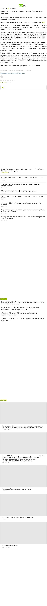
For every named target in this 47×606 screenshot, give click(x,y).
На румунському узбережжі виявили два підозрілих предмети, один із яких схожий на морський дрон (23, 210)
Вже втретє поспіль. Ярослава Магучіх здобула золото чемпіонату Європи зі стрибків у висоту (23, 217)
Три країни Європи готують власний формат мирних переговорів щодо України (22, 197)
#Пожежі (19, 73)
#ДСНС (9, 73)
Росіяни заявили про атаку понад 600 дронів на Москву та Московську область (22, 178)
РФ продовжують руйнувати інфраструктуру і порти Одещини (19, 191)
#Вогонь (23, 73)
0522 (43, 22)
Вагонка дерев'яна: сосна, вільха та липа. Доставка (17, 489)
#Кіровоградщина (3, 73)
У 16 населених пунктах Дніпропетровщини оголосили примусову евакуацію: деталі (20, 184)
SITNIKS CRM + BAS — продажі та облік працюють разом (18, 517)
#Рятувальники (14, 73)
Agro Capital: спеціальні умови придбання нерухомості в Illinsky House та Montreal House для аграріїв (22, 170)
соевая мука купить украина (10, 545)
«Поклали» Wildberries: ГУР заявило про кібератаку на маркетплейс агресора (21, 203)
